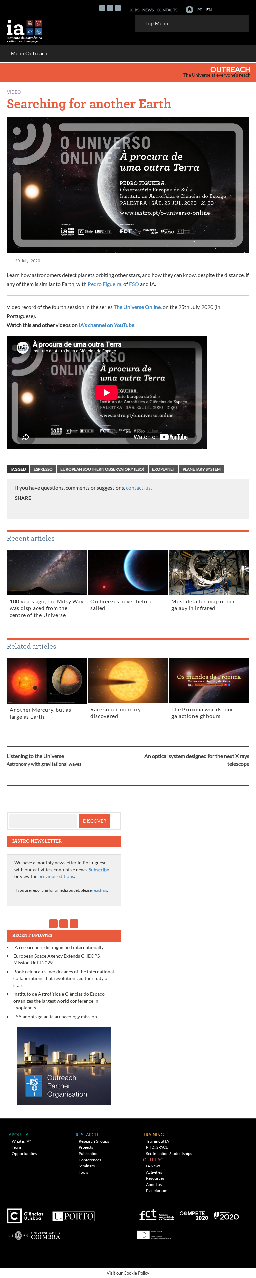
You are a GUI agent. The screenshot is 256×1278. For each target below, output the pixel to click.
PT (199, 9)
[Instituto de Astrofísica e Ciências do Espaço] (25, 29)
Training (153, 1134)
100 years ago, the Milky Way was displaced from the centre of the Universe (47, 608)
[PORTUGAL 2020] (226, 1213)
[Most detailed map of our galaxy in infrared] (209, 574)
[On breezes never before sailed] (128, 574)
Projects (86, 1147)
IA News (153, 1165)
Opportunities (24, 1153)
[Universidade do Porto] (73, 1213)
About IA (19, 1134)
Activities (154, 1172)
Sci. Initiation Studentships (169, 1153)
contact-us (138, 487)
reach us (99, 890)
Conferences (90, 1159)
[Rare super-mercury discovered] (128, 682)
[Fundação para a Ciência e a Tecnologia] (156, 1213)
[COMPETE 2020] (194, 1213)
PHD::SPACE (157, 1147)
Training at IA (157, 1141)
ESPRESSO (43, 469)
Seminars (87, 1165)
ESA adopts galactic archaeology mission (55, 1016)
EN (209, 9)
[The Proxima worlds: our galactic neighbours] (209, 682)
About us (154, 1184)
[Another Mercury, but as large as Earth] (47, 682)
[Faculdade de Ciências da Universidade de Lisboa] (27, 1213)
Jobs (134, 9)
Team (16, 1147)
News (148, 9)
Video (14, 91)
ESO (134, 284)
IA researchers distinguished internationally (58, 947)
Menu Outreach (29, 53)
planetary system (202, 469)
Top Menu (156, 23)
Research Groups (94, 1141)
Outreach (230, 69)
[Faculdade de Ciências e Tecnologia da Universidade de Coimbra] (34, 1232)
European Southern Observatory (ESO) (102, 469)
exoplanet (163, 469)
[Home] (189, 9)
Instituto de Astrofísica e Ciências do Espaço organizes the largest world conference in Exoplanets (59, 1000)
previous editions (56, 876)
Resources (155, 1178)
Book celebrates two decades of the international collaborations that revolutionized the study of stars (63, 978)
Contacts (167, 9)
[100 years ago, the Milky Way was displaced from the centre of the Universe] (47, 574)
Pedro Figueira (104, 284)
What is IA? (21, 1141)
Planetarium (156, 1190)
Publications (89, 1153)
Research (87, 1134)
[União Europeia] (153, 1232)
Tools (83, 1172)
